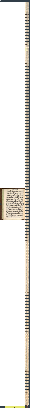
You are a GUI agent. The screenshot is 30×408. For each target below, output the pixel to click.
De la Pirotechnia (6, 1)
